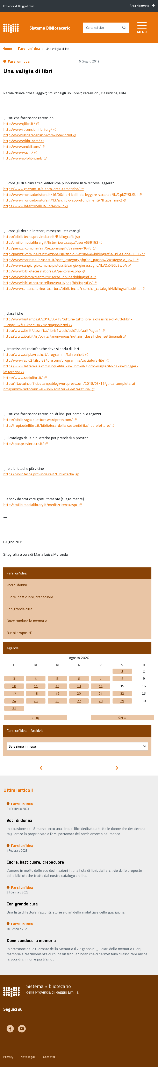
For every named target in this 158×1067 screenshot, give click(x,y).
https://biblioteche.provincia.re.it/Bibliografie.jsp (41, 236)
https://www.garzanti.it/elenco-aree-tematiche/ (41, 189)
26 (57, 700)
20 (79, 693)
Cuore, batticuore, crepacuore (30, 597)
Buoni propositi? (20, 632)
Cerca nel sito (95, 27)
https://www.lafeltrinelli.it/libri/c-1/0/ (33, 206)
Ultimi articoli (18, 790)
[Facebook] (10, 1029)
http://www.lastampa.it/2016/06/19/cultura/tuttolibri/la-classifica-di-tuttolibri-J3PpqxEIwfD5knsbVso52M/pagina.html (67, 322)
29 (122, 700)
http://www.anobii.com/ (22, 146)
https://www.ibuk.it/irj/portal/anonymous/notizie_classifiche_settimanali (62, 336)
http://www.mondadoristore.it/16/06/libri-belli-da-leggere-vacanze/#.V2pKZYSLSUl (70, 194)
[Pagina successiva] (117, 768)
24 (14, 700)
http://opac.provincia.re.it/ (23, 443)
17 (14, 693)
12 (57, 685)
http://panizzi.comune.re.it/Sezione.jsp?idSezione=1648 (47, 248)
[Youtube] (22, 1029)
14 (100, 685)
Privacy (8, 1056)
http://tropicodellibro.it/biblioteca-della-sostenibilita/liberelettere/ (56, 425)
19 (57, 693)
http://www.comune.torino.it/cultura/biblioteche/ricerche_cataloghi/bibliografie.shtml (72, 288)
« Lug (36, 717)
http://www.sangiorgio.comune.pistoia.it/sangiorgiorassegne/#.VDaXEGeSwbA (65, 265)
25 (36, 700)
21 (100, 693)
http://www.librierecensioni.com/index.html (37, 135)
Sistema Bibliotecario (50, 28)
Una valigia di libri (28, 71)
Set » (122, 717)
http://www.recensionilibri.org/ (27, 129)
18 (36, 693)
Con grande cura (19, 609)
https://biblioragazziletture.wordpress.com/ (38, 419)
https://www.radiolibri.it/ (23, 377)
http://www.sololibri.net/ (23, 158)
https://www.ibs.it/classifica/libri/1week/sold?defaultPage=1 (52, 330)
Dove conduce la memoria (27, 620)
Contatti (49, 1056)
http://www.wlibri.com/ (21, 141)
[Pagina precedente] (41, 768)
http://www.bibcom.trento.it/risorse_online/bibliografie (47, 277)
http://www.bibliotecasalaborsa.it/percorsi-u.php (42, 271)
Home (7, 48)
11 (36, 685)
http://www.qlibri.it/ (19, 123)
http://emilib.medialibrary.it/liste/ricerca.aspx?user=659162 (50, 242)
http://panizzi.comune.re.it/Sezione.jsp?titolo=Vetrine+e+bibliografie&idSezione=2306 (72, 254)
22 (122, 693)
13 (79, 685)
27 (79, 700)
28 (100, 700)
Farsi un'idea (29, 48)
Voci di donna (17, 585)
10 (14, 685)
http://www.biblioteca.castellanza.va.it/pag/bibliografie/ (48, 282)
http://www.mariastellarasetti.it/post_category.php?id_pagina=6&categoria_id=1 (69, 260)
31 (14, 708)
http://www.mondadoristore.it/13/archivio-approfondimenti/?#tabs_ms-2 (62, 200)
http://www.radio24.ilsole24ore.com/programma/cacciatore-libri (54, 360)
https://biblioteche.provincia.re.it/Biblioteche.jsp (41, 474)
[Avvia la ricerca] (124, 28)
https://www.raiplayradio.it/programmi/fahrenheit (43, 354)
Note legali (28, 1056)
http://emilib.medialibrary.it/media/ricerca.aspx (40, 504)
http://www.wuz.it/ (18, 152)
